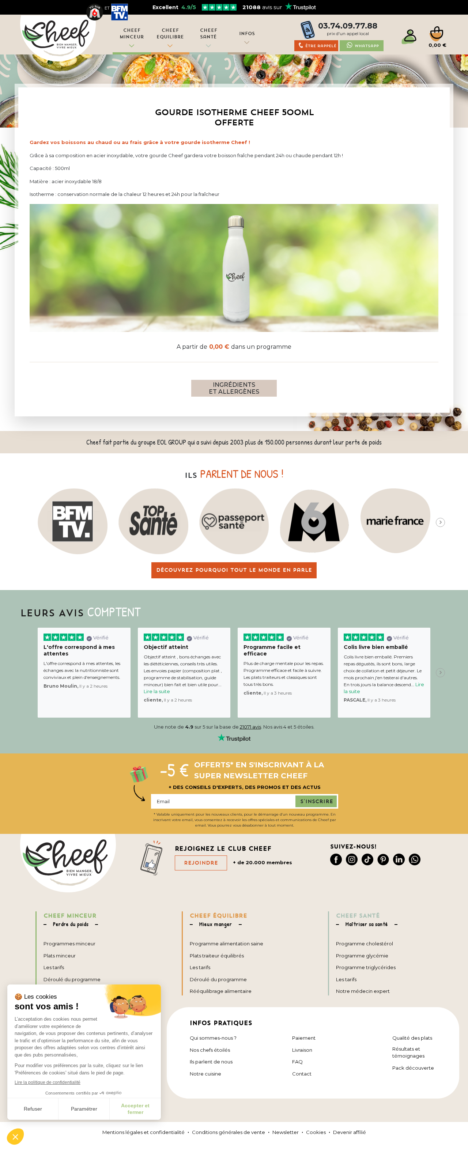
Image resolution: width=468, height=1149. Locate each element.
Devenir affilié (349, 1132)
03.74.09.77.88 (347, 26)
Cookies (316, 1132)
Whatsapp (367, 46)
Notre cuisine (205, 1074)
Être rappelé (320, 46)
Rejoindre (201, 862)
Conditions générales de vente (228, 1132)
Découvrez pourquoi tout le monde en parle (234, 570)
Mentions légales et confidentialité (143, 1132)
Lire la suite (157, 691)
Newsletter (285, 1132)
